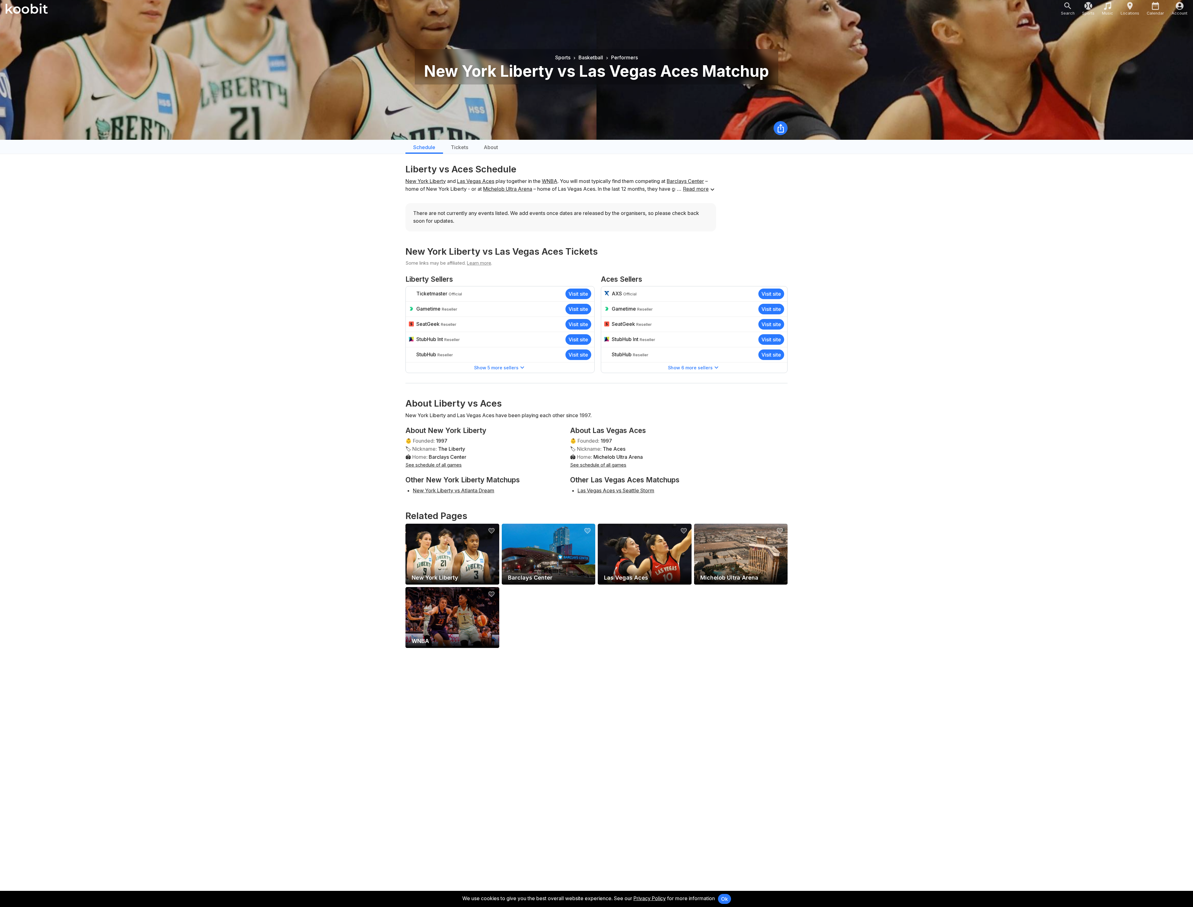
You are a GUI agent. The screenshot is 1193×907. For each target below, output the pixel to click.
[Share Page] (781, 128)
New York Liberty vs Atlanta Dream (453, 490)
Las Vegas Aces (475, 181)
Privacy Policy (649, 898)
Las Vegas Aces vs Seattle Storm (616, 490)
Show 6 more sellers (690, 367)
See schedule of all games (433, 464)
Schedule (424, 147)
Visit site (578, 294)
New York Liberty (425, 181)
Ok (724, 899)
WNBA (549, 181)
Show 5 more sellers (496, 367)
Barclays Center (685, 181)
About (491, 147)
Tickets (459, 147)
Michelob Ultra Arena (507, 189)
